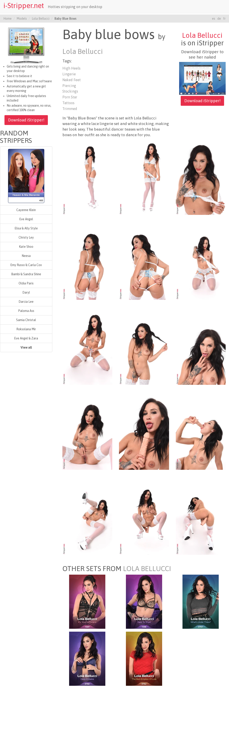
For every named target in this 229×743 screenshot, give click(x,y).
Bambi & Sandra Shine (26, 274)
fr (224, 18)
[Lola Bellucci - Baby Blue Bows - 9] (201, 347)
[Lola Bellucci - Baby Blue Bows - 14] (144, 517)
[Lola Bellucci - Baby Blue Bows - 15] (201, 517)
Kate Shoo (26, 246)
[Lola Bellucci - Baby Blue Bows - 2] (144, 177)
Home (7, 18)
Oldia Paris (26, 283)
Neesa (26, 256)
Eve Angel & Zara (26, 338)
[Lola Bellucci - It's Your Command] (87, 601)
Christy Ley (26, 237)
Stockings (70, 91)
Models (22, 18)
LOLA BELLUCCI (147, 569)
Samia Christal (26, 320)
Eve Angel (26, 219)
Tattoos (68, 103)
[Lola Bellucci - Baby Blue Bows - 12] (201, 432)
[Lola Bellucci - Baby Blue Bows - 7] (87, 347)
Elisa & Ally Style (26, 228)
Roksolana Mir (26, 329)
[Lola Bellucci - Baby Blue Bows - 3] (201, 177)
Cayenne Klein (26, 210)
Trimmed (69, 109)
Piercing (69, 86)
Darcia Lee (26, 301)
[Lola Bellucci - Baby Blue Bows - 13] (87, 517)
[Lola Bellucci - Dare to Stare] (144, 601)
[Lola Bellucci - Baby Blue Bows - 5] (144, 262)
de (219, 18)
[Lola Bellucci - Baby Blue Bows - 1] (87, 177)
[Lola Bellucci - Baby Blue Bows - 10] (87, 432)
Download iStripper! (26, 120)
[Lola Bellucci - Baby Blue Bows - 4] (87, 262)
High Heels (71, 68)
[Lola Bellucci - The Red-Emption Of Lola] (144, 658)
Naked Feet (71, 80)
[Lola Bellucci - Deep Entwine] (87, 658)
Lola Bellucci (40, 18)
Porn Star (69, 97)
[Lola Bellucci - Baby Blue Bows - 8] (144, 347)
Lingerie (69, 74)
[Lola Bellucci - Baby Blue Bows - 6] (201, 262)
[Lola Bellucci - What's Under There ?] (200, 601)
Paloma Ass (26, 311)
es (213, 18)
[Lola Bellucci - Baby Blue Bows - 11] (144, 432)
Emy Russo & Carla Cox (26, 265)
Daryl (26, 292)
